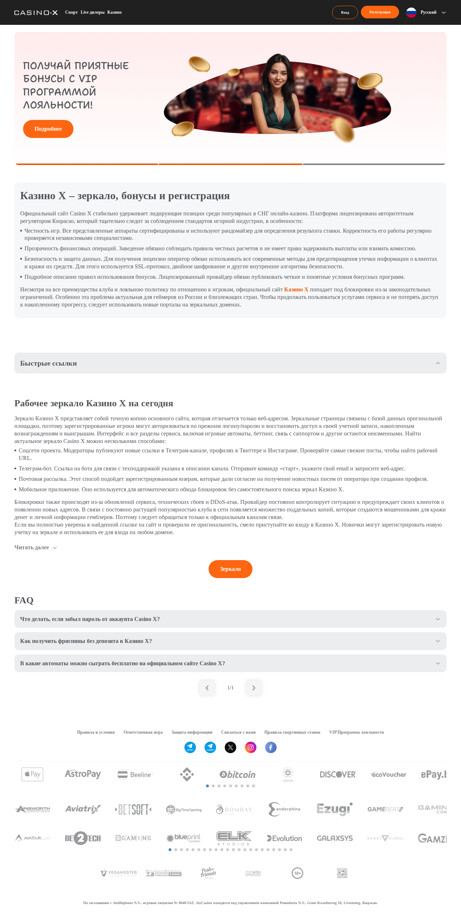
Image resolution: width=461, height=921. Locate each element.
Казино (114, 12)
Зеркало (230, 569)
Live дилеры (92, 12)
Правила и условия (96, 732)
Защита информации (191, 732)
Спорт (71, 12)
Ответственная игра (143, 732)
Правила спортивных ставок (292, 732)
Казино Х (296, 289)
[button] (207, 785)
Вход (345, 12)
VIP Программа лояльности (356, 732)
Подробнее (48, 129)
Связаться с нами (238, 732)
